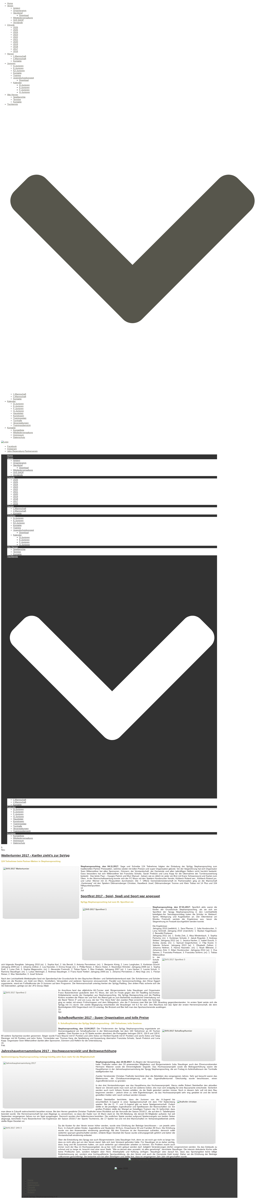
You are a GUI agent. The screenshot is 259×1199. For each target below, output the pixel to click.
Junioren (11, 63)
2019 (15, 44)
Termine (17, 99)
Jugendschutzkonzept (23, 78)
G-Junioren (24, 92)
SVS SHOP (18, 20)
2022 (15, 37)
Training (17, 75)
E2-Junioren (19, 70)
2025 (15, 30)
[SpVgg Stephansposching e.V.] (4, 442)
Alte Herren (12, 94)
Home (10, 3)
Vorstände (18, 22)
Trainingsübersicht (22, 425)
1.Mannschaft (19, 56)
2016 (15, 51)
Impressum (18, 435)
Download (24, 15)
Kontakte (17, 61)
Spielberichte (19, 97)
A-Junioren (18, 66)
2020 (15, 42)
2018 (15, 46)
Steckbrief (18, 13)
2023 (15, 34)
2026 (15, 27)
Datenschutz (19, 437)
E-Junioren (18, 68)
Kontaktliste (18, 430)
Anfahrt (16, 8)
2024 (15, 32)
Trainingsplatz (19, 418)
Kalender (17, 82)
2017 (15, 49)
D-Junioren (24, 85)
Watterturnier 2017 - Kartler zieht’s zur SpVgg (35, 855)
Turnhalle (17, 420)
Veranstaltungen (21, 423)
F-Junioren (24, 90)
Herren (10, 54)
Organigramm (19, 10)
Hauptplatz (18, 413)
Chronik (11, 25)
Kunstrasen (18, 415)
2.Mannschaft (19, 58)
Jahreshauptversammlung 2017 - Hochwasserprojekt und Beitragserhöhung (58, 1051)
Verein (10, 6)
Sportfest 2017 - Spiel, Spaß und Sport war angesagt (120, 896)
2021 (15, 39)
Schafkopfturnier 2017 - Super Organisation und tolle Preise (103, 1017)
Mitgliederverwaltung (23, 18)
